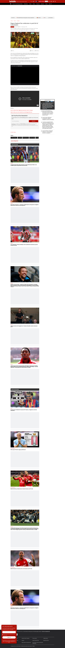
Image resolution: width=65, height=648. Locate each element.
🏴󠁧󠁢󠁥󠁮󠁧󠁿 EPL (44, 17)
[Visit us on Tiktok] (43, 1)
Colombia (20, 137)
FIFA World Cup (25, 137)
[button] (55, 1)
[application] (25, 75)
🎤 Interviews (50, 17)
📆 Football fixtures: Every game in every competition (25, 17)
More (50, 3)
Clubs (46, 3)
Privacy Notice (14, 124)
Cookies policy (45, 638)
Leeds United (32, 137)
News (30, 3)
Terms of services (22, 123)
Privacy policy (34, 638)
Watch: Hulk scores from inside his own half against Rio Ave (21, 112)
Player (15, 20)
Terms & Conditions (8, 641)
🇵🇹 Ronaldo (39, 17)
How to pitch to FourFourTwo (26, 642)
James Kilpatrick (18, 26)
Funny (37, 137)
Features (38, 3)
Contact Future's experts (25, 638)
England (18, 20)
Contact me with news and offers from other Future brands (9, 635)
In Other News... (13, 132)
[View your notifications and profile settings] (53, 1)
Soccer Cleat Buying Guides (17, 3)
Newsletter (26, 3)
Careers (23, 640)
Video (34, 3)
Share (13, 50)
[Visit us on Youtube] (39, 1)
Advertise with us (46, 640)
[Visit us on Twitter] (37, 1)
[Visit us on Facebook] (36, 1)
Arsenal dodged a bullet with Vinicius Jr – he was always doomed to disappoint (47, 131)
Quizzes (42, 3)
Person (12, 20)
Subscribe (46, 1)
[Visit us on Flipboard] (42, 1)
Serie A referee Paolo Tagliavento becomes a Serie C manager (22, 110)
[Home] (10, 4)
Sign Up (9, 637)
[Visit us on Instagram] (40, 1)
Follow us (32, 50)
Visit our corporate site (46, 631)
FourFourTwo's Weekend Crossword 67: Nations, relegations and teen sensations (48, 118)
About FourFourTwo (35, 640)
